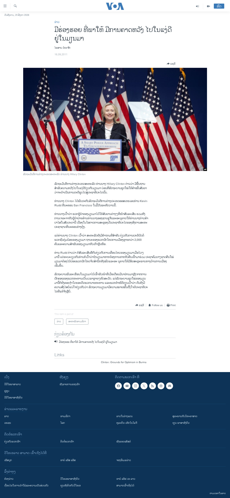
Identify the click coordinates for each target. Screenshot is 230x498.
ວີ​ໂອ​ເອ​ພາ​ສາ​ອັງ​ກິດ (69, 479)
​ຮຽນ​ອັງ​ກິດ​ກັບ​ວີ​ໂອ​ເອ (70, 485)
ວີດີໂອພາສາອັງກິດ (13, 398)
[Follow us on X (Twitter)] (144, 385)
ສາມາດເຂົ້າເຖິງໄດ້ (125, 485)
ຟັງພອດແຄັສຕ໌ (123, 441)
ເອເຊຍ (7, 423)
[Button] (171, 64)
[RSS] (152, 385)
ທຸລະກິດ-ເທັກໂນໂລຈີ (126, 423)
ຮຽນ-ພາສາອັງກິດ (181, 423)
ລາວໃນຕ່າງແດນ (124, 416)
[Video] (208, 6)
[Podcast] (161, 385)
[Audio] (197, 6)
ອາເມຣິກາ (65, 416)
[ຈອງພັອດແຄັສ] (169, 385)
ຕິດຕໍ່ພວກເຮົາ (67, 441)
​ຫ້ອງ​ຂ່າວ (8, 479)
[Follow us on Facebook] (118, 385)
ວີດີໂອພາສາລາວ (12, 384)
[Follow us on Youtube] (126, 385)
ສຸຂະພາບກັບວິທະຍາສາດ (184, 416)
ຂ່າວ (56, 22)
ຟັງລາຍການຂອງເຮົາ (70, 384)
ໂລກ (62, 423)
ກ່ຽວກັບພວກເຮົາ (12, 441)
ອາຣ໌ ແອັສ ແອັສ (68, 460)
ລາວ (6, 416)
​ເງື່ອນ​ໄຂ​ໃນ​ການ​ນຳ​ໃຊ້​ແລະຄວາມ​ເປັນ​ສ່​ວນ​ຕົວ (26, 485)
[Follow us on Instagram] (135, 385)
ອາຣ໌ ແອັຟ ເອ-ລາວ (125, 479)
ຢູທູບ (6, 391)
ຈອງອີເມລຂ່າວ (123, 460)
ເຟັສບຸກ (8, 460)
